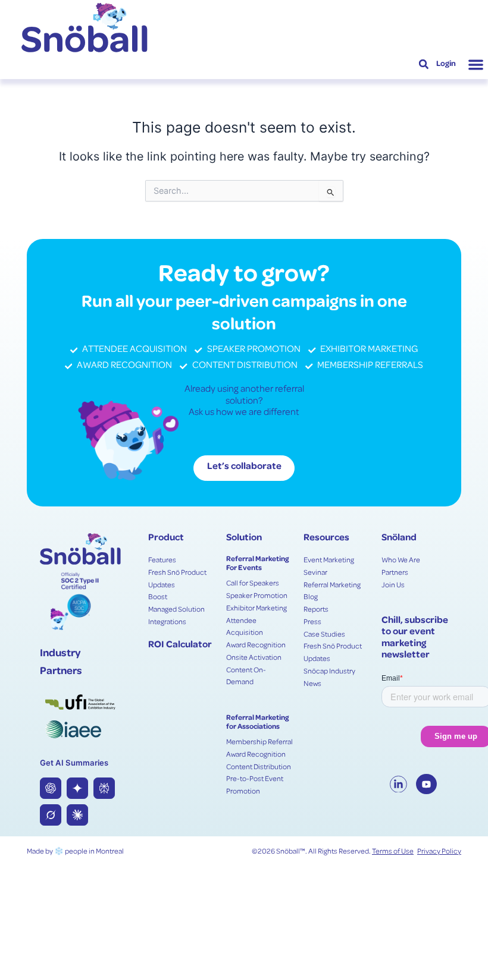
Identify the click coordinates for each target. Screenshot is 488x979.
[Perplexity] (104, 788)
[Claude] (77, 815)
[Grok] (50, 815)
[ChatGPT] (50, 788)
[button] (476, 64)
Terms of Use (393, 852)
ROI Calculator (180, 645)
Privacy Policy (439, 852)
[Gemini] (77, 788)
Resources (326, 538)
